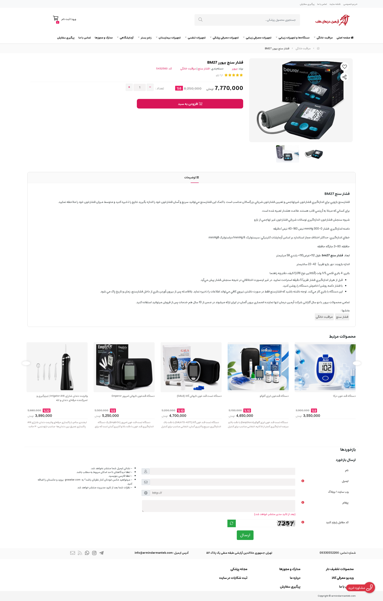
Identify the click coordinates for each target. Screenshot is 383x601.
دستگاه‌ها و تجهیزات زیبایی (293, 38)
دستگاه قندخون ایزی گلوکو (274, 396)
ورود (73, 19)
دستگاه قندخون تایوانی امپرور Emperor (133, 396)
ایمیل (345, 481)
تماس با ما (322, 4)
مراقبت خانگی (325, 38)
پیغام (345, 502)
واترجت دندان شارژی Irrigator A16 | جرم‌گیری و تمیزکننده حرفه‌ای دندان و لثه (62, 398)
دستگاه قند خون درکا (344, 396)
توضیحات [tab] (190, 177)
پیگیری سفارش (307, 4)
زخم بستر (146, 38)
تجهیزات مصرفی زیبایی (258, 38)
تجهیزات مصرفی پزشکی (226, 38)
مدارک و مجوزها (104, 38)
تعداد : (159, 88)
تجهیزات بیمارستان (170, 38)
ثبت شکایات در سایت (233, 578)
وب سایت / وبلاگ (338, 491)
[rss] (80, 553)
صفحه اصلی (344, 38)
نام (346, 470)
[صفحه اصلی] (318, 48)
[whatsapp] (87, 553)
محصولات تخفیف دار (340, 569)
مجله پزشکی (238, 569)
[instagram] (94, 553)
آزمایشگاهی (126, 38)
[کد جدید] (231, 523)
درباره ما (295, 578)
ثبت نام (65, 19)
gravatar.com (72, 480)
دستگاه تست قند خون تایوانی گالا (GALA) (199, 396)
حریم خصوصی (350, 4)
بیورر (235, 68)
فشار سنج (203, 68)
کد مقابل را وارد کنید (337, 522)
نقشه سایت (335, 4)
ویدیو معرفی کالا (343, 578)
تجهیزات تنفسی (196, 38)
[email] (73, 553)
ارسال (245, 535)
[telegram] (101, 553)
